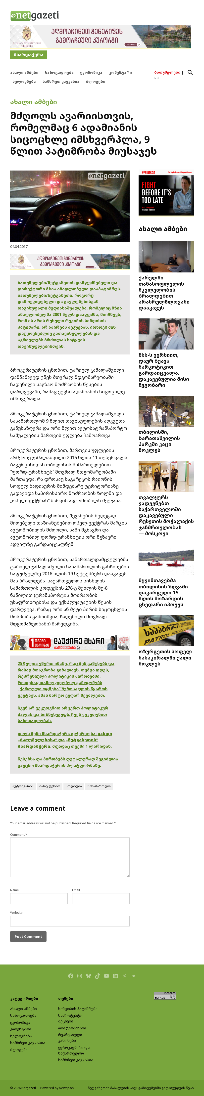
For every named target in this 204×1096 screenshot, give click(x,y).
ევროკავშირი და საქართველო (74, 1050)
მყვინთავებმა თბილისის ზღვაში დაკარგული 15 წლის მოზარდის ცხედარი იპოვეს (163, 592)
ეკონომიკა (91, 72)
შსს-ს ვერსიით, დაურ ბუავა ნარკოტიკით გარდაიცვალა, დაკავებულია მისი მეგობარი (164, 369)
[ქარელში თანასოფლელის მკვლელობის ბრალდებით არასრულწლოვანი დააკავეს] (166, 257)
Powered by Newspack (57, 1088)
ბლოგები (95, 81)
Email (76, 890)
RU (156, 78)
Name (14, 890)
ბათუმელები (167, 72)
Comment (18, 835)
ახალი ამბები (24, 72)
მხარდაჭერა (28, 54)
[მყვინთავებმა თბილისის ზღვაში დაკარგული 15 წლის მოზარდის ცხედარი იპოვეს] (166, 560)
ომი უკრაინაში (72, 1028)
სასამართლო (99, 786)
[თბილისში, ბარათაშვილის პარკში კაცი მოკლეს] (166, 411)
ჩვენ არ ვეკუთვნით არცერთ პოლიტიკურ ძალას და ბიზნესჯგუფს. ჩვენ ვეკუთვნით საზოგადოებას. (63, 714)
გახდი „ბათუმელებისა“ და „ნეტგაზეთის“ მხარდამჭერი (65, 740)
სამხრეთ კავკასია (61, 81)
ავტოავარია (23, 786)
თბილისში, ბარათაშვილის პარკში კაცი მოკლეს (159, 440)
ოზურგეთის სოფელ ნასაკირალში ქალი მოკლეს (165, 657)
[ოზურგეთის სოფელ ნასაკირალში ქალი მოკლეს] (166, 631)
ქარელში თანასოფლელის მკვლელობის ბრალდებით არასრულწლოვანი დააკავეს (164, 292)
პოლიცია (74, 786)
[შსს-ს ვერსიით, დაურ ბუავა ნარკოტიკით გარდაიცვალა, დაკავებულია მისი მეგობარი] (166, 334)
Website (16, 913)
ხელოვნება (24, 81)
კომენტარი (120, 72)
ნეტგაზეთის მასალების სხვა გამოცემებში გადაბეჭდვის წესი (141, 1088)
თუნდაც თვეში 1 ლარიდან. (82, 746)
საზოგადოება (59, 72)
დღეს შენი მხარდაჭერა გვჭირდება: (58, 733)
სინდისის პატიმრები (78, 1008)
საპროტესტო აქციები (70, 1018)
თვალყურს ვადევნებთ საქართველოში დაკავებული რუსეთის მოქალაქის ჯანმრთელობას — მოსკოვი (166, 515)
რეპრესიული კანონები (70, 1037)
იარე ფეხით (49, 786)
